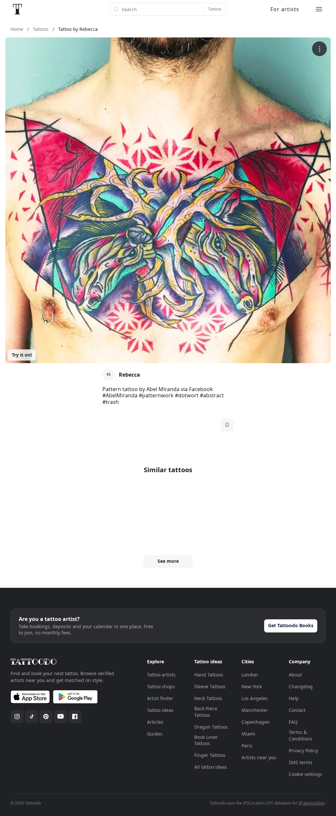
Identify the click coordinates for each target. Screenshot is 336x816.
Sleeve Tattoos (209, 686)
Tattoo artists (161, 675)
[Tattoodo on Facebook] (74, 716)
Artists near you (259, 757)
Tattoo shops (161, 686)
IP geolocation (312, 803)
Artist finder (160, 698)
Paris (247, 745)
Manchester (255, 710)
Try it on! (22, 355)
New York (252, 686)
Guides (154, 734)
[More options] (319, 48)
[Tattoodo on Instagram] (17, 716)
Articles (155, 722)
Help (294, 698)
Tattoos (214, 9)
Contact (297, 710)
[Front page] (17, 9)
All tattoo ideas (210, 767)
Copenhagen (256, 722)
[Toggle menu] (319, 9)
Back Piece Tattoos (205, 711)
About (295, 675)
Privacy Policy (303, 750)
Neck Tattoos (208, 698)
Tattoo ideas (160, 710)
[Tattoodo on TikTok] (31, 716)
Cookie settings (305, 774)
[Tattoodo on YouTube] (60, 716)
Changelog (301, 686)
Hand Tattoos (208, 675)
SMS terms (300, 762)
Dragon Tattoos (211, 727)
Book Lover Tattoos (206, 740)
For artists (284, 9)
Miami (248, 734)
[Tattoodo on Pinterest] (45, 716)
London (250, 675)
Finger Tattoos (209, 755)
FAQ (293, 722)
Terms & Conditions (300, 735)
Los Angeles (255, 698)
